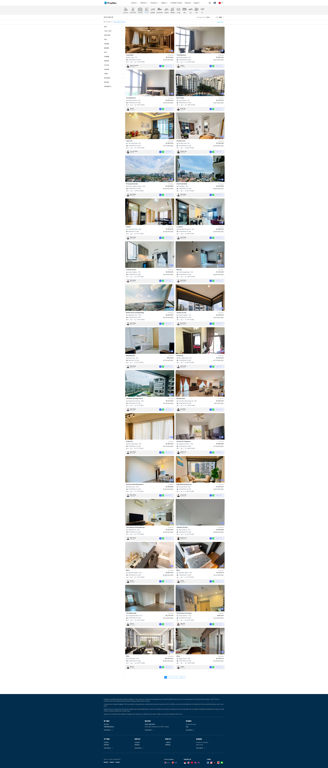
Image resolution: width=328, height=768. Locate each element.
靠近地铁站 (107, 78)
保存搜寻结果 (220, 22)
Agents (163, 3)
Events (133, 3)
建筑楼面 (106, 48)
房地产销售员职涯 (150, 724)
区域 (105, 39)
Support (196, 3)
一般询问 (167, 742)
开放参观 (106, 69)
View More (107, 730)
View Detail (168, 66)
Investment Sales (191, 724)
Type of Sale (107, 31)
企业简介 (106, 742)
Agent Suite (199, 745)
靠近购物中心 (107, 86)
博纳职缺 (167, 745)
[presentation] (170, 51)
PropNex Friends (176, 3)
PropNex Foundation (202, 742)
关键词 (106, 73)
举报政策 (112, 762)
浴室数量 (106, 56)
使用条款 (118, 762)
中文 (176, 762)
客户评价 (106, 724)
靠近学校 (106, 82)
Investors (188, 3)
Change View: (203, 17)
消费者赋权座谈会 (109, 727)
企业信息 (137, 742)
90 (181, 677)
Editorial (143, 3)
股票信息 (137, 745)
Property (154, 3)
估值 (187, 727)
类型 (105, 26)
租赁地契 (106, 60)
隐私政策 (106, 762)
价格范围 (106, 43)
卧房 (105, 52)
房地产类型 (107, 35)
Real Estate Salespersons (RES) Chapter (157, 727)
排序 (219, 17)
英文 (168, 762)
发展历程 (106, 745)
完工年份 (106, 65)
